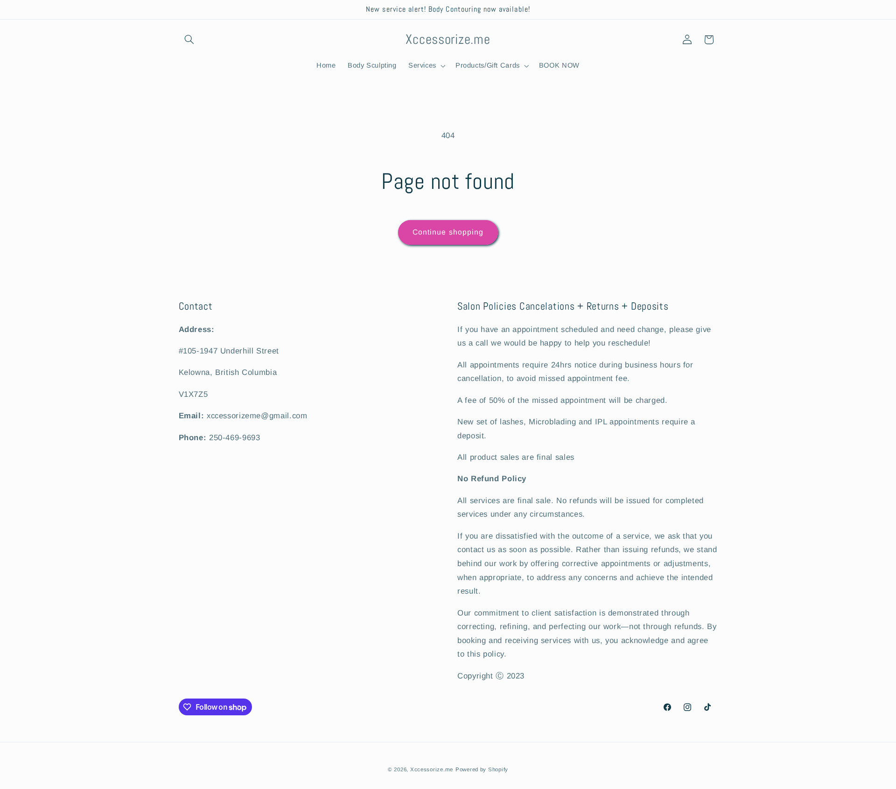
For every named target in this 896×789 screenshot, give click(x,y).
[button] (189, 39)
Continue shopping (448, 232)
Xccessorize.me (431, 769)
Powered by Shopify (481, 769)
